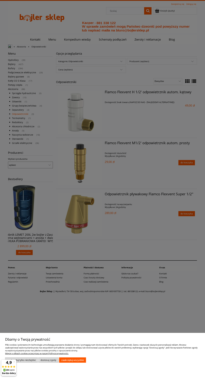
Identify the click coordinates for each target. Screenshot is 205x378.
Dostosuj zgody (48, 360)
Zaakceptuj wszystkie (72, 360)
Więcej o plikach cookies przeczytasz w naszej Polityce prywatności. (37, 353)
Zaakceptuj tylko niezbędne (21, 360)
